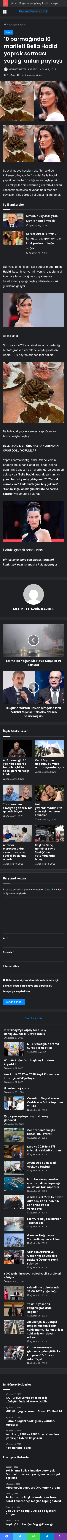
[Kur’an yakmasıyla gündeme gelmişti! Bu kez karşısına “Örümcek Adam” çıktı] (14, 1353)
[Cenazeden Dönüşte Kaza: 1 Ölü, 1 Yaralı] (14, 1135)
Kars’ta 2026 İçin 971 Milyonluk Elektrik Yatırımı (44, 1148)
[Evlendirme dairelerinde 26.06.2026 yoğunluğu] (14, 1293)
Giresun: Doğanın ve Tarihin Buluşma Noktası (43, 1237)
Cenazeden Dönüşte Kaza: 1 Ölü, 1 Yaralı (41, 1132)
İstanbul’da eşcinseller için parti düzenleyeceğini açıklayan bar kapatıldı (44, 1183)
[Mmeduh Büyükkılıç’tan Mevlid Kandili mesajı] (13, 220)
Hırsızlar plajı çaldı (16, 1088)
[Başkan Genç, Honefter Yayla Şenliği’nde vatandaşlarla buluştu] (49, 833)
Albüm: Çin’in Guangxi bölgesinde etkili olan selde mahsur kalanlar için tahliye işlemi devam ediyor (45, 1329)
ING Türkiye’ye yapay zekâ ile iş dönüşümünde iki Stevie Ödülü (25, 1032)
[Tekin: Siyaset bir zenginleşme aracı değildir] (14, 1309)
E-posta (8, 952)
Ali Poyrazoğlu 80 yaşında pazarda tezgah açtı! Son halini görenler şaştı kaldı (16, 767)
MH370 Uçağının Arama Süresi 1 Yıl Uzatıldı (43, 1046)
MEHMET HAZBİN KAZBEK (23, 69)
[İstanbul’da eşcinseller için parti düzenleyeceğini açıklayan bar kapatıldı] (14, 1184)
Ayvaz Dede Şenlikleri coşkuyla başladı (41, 1165)
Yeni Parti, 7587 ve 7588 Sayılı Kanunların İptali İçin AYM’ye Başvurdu (31, 1076)
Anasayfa (11, 24)
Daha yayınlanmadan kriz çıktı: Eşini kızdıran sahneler (48, 810)
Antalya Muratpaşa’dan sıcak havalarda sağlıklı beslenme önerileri (14, 852)
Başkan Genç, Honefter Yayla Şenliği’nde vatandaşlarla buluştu (45, 852)
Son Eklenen (33, 1018)
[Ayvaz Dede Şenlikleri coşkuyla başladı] (14, 1168)
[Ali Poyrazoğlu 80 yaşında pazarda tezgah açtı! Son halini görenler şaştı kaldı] (17, 748)
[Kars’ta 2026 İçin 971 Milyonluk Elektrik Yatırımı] (14, 1151)
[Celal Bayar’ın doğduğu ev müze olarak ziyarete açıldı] (49, 748)
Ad (5, 938)
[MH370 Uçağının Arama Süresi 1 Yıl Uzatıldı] (14, 1049)
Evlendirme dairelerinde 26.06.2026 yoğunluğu (43, 1289)
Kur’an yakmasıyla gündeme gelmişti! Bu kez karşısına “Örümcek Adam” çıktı (44, 1353)
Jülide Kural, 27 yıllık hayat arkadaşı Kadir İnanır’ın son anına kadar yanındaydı (45, 1203)
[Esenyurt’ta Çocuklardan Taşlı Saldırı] (14, 1224)
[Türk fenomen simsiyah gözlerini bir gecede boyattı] (17, 793)
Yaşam (23, 24)
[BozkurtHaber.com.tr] (33, 11)
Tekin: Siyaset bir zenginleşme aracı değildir (39, 1308)
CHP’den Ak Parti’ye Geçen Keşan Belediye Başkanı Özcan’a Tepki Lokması (42, 1257)
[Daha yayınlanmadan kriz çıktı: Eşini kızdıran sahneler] (49, 793)
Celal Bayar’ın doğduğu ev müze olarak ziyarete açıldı (49, 763)
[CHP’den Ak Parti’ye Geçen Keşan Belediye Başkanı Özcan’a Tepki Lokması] (14, 1257)
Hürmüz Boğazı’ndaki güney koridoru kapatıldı (35, 3)
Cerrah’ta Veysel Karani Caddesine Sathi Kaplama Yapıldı (45, 1102)
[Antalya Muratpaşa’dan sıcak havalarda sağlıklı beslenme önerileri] (17, 833)
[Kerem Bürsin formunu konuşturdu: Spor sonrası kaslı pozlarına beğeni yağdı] (13, 238)
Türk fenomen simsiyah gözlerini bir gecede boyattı (17, 808)
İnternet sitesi (11, 966)
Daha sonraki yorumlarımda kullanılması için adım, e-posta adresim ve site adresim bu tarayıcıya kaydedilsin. (31, 986)
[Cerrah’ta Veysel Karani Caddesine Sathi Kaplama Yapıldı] (14, 1103)
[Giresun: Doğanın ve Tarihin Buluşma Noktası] (14, 1240)
